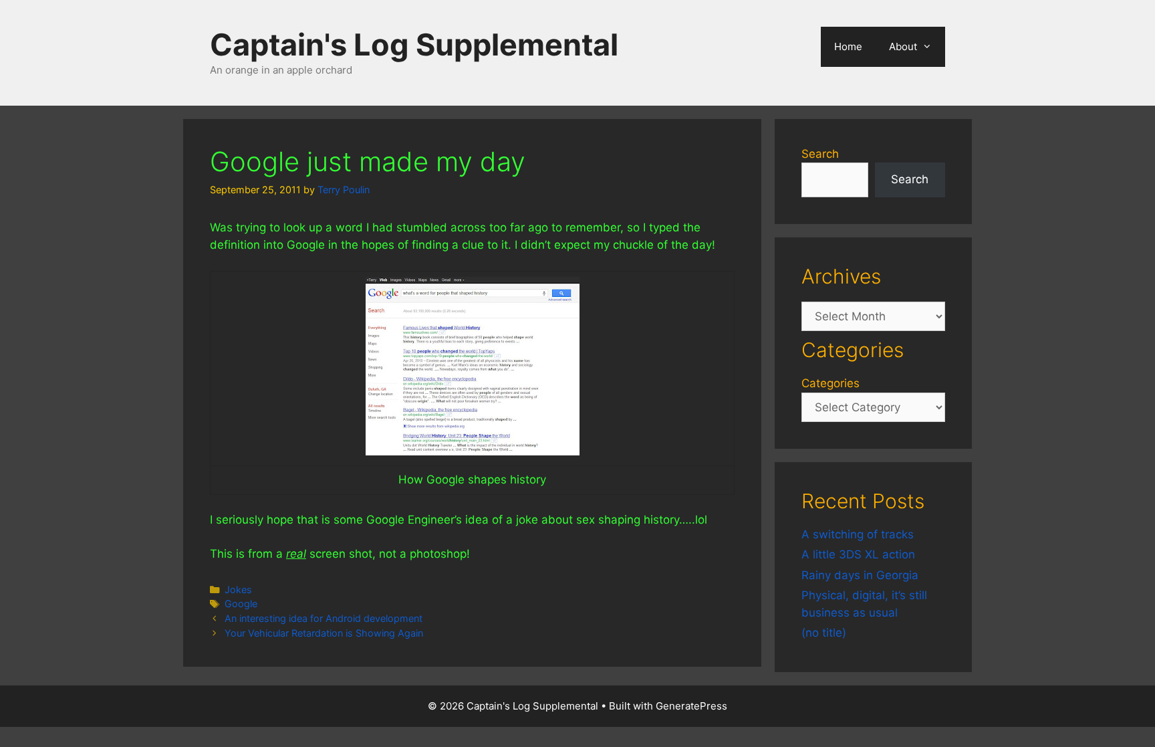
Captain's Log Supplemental (414, 44)
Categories (830, 383)
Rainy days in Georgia (859, 575)
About (903, 46)
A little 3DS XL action (858, 554)
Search (820, 154)
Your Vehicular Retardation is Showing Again (324, 633)
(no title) (823, 632)
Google (241, 603)
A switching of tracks (857, 534)
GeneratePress (691, 706)
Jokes (238, 589)
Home (848, 46)
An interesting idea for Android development (323, 618)
